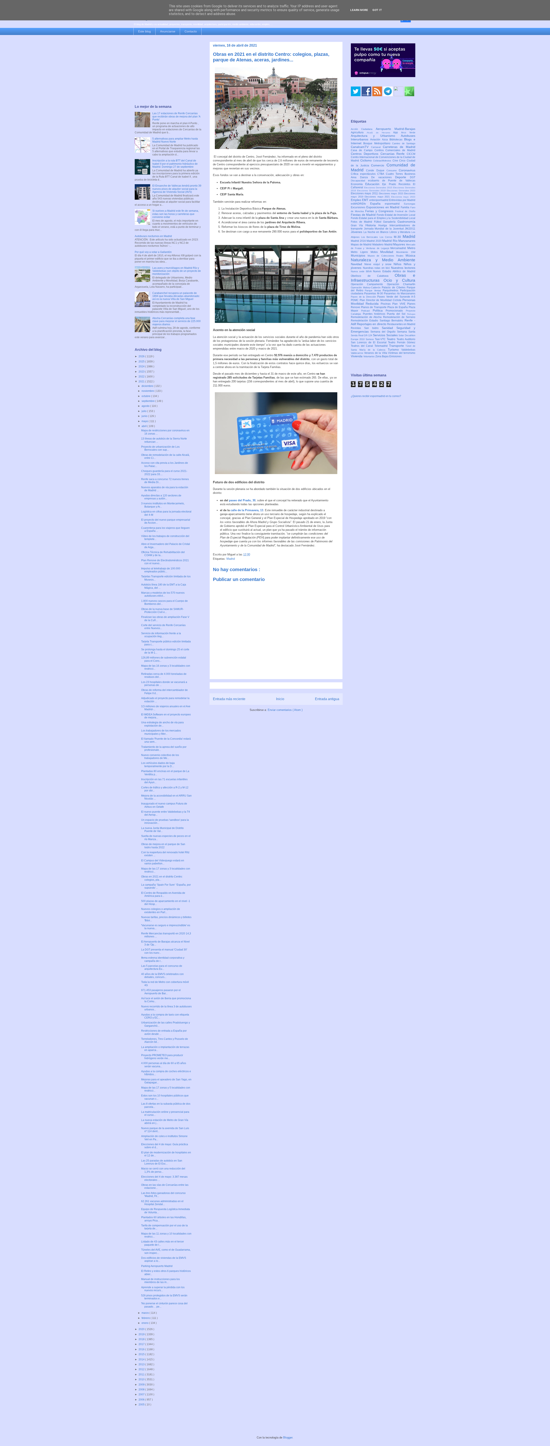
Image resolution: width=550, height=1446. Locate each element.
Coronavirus (407, 170)
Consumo (393, 170)
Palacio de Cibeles (394, 287)
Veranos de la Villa (376, 352)
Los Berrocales (370, 237)
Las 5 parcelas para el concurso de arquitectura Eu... (161, 967)
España (377, 203)
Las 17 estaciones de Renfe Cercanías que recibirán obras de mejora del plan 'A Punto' (176, 116)
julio (144, 411)
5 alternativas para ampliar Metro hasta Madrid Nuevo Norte (175, 140)
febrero (146, 1318)
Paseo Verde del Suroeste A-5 (396, 296)
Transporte (397, 345)
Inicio (280, 699)
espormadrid (394, 203)
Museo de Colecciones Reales (387, 255)
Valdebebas (408, 349)
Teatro (392, 339)
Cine (396, 160)
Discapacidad (359, 180)
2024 (142, 366)
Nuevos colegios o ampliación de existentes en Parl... (160, 911)
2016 (142, 1349)
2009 (142, 1384)
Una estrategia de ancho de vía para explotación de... (162, 724)
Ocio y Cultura (399, 280)
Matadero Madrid (382, 244)
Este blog (144, 31)
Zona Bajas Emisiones (388, 356)
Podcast (367, 310)
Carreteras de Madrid (399, 147)
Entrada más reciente (229, 699)
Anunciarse (167, 31)
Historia (371, 225)
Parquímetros (391, 290)
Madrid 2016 (359, 240)
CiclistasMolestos (383, 160)
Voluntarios (369, 356)
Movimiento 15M (405, 252)
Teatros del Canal (362, 345)
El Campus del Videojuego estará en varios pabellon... (162, 862)
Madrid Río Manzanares (398, 240)
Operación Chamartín (401, 284)
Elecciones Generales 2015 (378, 187)
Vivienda (357, 356)
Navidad (357, 264)
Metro (411, 248)
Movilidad (388, 252)
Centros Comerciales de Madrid (395, 150)
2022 (142, 376)
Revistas (357, 328)
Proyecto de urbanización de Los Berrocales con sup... (160, 448)
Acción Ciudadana (363, 129)
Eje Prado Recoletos (397, 184)
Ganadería (390, 221)
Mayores (399, 244)
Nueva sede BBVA (362, 271)
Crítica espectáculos (364, 173)
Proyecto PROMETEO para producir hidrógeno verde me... (162, 1057)
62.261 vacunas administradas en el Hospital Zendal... (162, 1203)
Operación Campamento (369, 284)
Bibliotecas (397, 139)
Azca (386, 139)
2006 (142, 1399)
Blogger (287, 1437)
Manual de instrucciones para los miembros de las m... (160, 1281)
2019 (142, 1334)
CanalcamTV (361, 147)
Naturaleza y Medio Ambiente (383, 260)
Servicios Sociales (386, 335)
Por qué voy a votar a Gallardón (153, 252)
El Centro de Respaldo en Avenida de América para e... (163, 894)
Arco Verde (408, 132)
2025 (142, 361)
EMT (365, 200)
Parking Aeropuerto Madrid (157, 1266)
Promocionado (396, 310)
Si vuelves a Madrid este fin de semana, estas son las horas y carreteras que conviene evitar (175, 214)
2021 (142, 381)
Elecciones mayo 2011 (365, 193)
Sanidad (389, 328)
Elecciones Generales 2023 (401, 190)
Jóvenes (357, 232)
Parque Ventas (374, 290)
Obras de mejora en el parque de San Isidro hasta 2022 (163, 846)
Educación (373, 184)
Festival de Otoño (405, 211)
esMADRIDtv (360, 203)
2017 (142, 1344)
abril (144, 426)
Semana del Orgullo (383, 331)
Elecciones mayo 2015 (391, 193)
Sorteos (370, 339)
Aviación (376, 139)
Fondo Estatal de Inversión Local (396, 214)
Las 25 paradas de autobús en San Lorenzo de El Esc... (161, 1162)
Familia (405, 207)
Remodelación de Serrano (399, 317)
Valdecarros (357, 353)
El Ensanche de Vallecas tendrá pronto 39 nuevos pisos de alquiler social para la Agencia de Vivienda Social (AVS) (176, 188)
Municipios (359, 255)
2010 (142, 1379)
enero (145, 1322)
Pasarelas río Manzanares (399, 293)
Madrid (230, 558)
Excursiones (358, 207)
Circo (403, 160)
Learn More (359, 10)
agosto (146, 405)
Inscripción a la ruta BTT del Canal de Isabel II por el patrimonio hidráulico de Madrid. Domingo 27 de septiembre (175, 163)
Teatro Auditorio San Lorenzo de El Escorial (383, 341)
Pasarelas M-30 (374, 293)
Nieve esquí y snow (379, 264)
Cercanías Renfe (393, 153)
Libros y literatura (400, 232)
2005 (142, 1404)
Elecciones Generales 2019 (372, 190)
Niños (399, 264)
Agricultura (359, 132)
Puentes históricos (375, 313)
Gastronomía (406, 221)
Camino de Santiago (403, 143)
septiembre (148, 401)
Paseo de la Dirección (364, 296)
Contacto (191, 31)
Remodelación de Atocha (367, 317)
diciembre (148, 386)
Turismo (395, 349)
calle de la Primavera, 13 (247, 510)
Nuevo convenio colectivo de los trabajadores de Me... (160, 757)
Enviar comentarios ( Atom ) (285, 710)
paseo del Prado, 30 (242, 500)
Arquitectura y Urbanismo (376, 135)
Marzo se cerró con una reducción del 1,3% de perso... (163, 1170)
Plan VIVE (399, 303)
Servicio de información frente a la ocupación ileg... (161, 635)
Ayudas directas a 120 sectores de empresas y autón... (161, 497)
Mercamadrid (398, 248)
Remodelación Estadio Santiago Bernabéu (378, 320)
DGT (412, 177)
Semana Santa (406, 331)
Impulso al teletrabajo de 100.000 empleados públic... (160, 570)
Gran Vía (358, 225)
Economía (358, 184)
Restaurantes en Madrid (401, 324)
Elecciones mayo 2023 (403, 197)
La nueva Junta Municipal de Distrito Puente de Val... (162, 830)
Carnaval (377, 147)
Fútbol (378, 221)
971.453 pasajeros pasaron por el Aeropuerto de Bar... (161, 992)
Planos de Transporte (374, 307)
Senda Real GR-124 (362, 335)
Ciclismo (366, 160)
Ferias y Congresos (380, 211)
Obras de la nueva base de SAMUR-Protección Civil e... (162, 611)
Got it (377, 10)
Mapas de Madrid (361, 244)
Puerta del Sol (397, 313)
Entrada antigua (327, 699)
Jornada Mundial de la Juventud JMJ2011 (390, 228)
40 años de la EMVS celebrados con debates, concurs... (162, 976)
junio (145, 416)
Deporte (402, 177)
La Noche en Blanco (377, 232)
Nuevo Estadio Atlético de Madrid (394, 271)
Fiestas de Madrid (364, 214)
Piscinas (386, 303)
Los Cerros (387, 237)
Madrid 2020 (374, 240)
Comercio (379, 165)
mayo (145, 421)
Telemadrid (381, 345)
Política (379, 310)
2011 (142, 1374)
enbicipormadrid (379, 200)
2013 (142, 1364)
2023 (142, 371)
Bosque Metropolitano (377, 143)
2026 (142, 356)
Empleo (356, 200)
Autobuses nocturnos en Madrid (153, 236)
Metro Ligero (361, 252)
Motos (375, 252)
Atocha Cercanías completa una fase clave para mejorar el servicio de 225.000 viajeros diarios (176, 321)
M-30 (398, 237)
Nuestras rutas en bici (377, 267)
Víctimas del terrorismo (401, 352)
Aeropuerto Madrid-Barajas (395, 129)
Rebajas (411, 314)
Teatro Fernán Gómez (401, 342)
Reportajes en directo (372, 324)
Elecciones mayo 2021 (378, 196)
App (397, 132)
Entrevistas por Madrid (402, 200)
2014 (142, 1359)
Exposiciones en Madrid (383, 207)
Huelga (383, 225)
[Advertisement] (168, 70)
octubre (146, 396)
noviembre (148, 390)
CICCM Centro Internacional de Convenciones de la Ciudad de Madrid (383, 157)
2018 (142, 1339)
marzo (146, 1312)
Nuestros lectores (403, 267)
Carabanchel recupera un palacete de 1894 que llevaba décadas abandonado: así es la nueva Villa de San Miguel (176, 296)
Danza (365, 177)
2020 (142, 1329)
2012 (142, 1369)
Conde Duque (376, 170)
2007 (142, 1394)
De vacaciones (383, 177)
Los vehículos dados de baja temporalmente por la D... (158, 765)
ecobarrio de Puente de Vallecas (391, 180)
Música (410, 255)
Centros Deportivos (365, 153)
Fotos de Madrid (362, 221)
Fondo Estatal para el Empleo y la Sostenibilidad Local (383, 218)
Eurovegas (409, 203)
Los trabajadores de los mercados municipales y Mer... (161, 732)
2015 (142, 1354)
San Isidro (373, 328)
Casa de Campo (362, 150)
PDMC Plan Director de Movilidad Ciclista (376, 300)
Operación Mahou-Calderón (366, 287)
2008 (142, 1389)
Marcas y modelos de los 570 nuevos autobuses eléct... (163, 594)
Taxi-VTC (381, 339)
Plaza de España (398, 307)
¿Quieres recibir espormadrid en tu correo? (376, 396)
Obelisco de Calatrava (373, 275)
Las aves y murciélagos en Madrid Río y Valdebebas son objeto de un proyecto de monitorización (176, 271)
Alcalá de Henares (380, 132)
